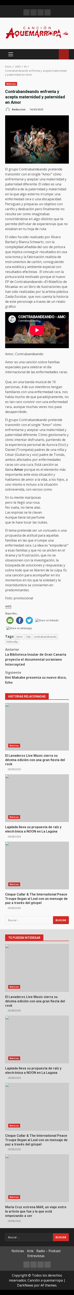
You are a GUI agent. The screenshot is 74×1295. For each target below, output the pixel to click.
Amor (19, 636)
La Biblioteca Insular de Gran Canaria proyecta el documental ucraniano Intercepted (35, 657)
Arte (30, 1251)
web (8, 606)
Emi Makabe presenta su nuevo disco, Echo (36, 677)
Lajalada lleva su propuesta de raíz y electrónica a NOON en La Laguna (37, 798)
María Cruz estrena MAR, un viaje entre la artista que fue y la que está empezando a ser (37, 1178)
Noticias (11, 83)
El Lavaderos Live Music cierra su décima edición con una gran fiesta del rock (37, 727)
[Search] (54, 54)
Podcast (64, 54)
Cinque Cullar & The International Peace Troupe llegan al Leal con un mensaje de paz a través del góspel (37, 865)
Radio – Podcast (48, 1251)
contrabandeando (45, 636)
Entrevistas (36, 1256)
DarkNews (25, 1285)
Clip (28, 636)
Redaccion (18, 109)
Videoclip (12, 641)
